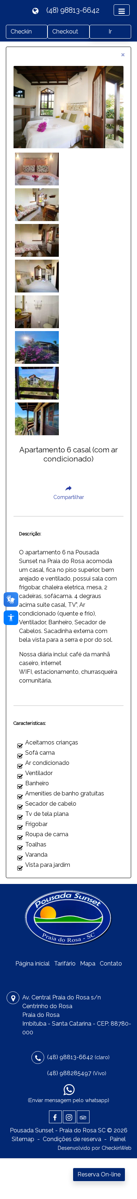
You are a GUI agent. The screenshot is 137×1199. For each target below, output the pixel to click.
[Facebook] (55, 1116)
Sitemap (23, 1139)
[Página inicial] (69, 919)
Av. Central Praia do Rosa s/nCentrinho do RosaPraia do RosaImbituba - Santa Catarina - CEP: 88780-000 (76, 1015)
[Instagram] (69, 1116)
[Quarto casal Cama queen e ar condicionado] (37, 275)
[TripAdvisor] (83, 1116)
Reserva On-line (99, 1174)
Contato (111, 963)
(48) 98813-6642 (72, 10)
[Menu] (122, 10)
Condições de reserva (72, 1139)
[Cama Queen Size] (37, 168)
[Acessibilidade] (11, 617)
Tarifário (65, 963)
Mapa (87, 963)
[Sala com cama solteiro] (37, 204)
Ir (110, 31)
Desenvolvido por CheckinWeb (95, 1148)
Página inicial (32, 963)
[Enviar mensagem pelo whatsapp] (69, 1089)
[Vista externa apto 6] (37, 347)
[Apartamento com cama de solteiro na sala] (37, 240)
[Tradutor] (36, 10)
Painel (118, 1139)
